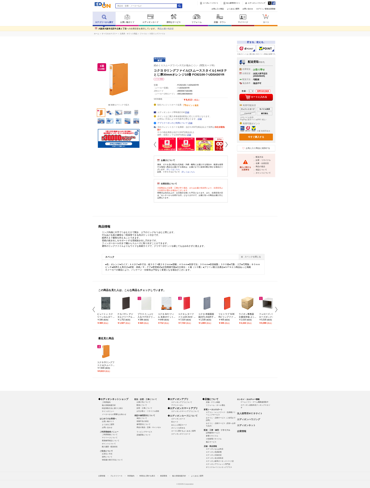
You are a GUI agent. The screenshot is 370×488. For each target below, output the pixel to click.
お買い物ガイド (127, 22)
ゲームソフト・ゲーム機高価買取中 (254, 402)
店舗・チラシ (220, 22)
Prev (156, 144)
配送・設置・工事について (145, 399)
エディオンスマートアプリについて (185, 411)
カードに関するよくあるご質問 (183, 431)
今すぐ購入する (256, 137)
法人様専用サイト (233, 3)
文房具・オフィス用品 (128, 34)
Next (225, 144)
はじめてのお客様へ (108, 419)
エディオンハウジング (256, 3)
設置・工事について (144, 408)
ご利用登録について (110, 435)
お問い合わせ (248, 9)
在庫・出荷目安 (262, 163)
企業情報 (241, 431)
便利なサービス (173, 22)
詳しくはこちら (173, 169)
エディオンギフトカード (180, 434)
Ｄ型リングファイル (157, 34)
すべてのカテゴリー (109, 34)
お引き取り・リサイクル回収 (148, 411)
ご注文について (106, 451)
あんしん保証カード (179, 425)
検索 (7, 26)
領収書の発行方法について (112, 460)
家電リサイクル (212, 436)
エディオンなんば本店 (214, 449)
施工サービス (211, 442)
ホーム (96, 34)
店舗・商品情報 (210, 446)
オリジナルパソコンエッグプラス (219, 467)
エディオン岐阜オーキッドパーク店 (220, 461)
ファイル (143, 34)
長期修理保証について (110, 441)
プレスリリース (116, 476)
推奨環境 (163, 476)
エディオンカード (150, 22)
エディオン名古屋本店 (214, 458)
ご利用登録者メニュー (109, 432)
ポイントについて (263, 173)
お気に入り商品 (218, 9)
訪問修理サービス (213, 433)
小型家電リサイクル (214, 439)
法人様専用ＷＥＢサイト (249, 413)
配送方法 (259, 157)
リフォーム (197, 22)
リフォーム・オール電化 (215, 405)
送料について (107, 457)
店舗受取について (143, 435)
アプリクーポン (177, 405)
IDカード (174, 422)
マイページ (243, 22)
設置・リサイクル (263, 160)
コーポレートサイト (210, 3)
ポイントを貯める (178, 428)
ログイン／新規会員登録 (265, 9)
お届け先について (143, 402)
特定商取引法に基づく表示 (112, 408)
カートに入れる (259, 97)
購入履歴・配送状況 (110, 447)
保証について (261, 170)
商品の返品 (260, 166)
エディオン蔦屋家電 (214, 452)
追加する (44, 25)
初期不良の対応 (143, 421)
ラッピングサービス (144, 432)
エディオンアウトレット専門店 (218, 464)
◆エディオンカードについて (183, 415)
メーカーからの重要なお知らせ (114, 414)
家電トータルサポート (213, 409)
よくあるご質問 (233, 9)
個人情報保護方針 (109, 405)
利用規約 (130, 476)
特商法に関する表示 (147, 476)
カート (266, 18)
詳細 (187, 112)
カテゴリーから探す (104, 22)
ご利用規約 (106, 402)
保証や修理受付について (144, 415)
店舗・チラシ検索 (213, 402)
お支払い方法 (107, 454)
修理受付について (143, 424)
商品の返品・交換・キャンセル (149, 427)
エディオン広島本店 (214, 455)
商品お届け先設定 (166, 29)
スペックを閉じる (253, 257)
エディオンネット (246, 425)
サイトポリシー (108, 411)
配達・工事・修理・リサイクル (217, 430)
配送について (142, 405)
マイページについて (110, 438)
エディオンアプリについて (181, 402)
